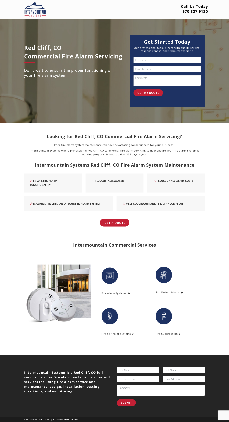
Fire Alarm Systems (114, 293)
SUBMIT (126, 403)
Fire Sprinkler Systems (116, 333)
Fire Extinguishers (167, 292)
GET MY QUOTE (148, 93)
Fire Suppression (166, 333)
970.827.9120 (195, 11)
